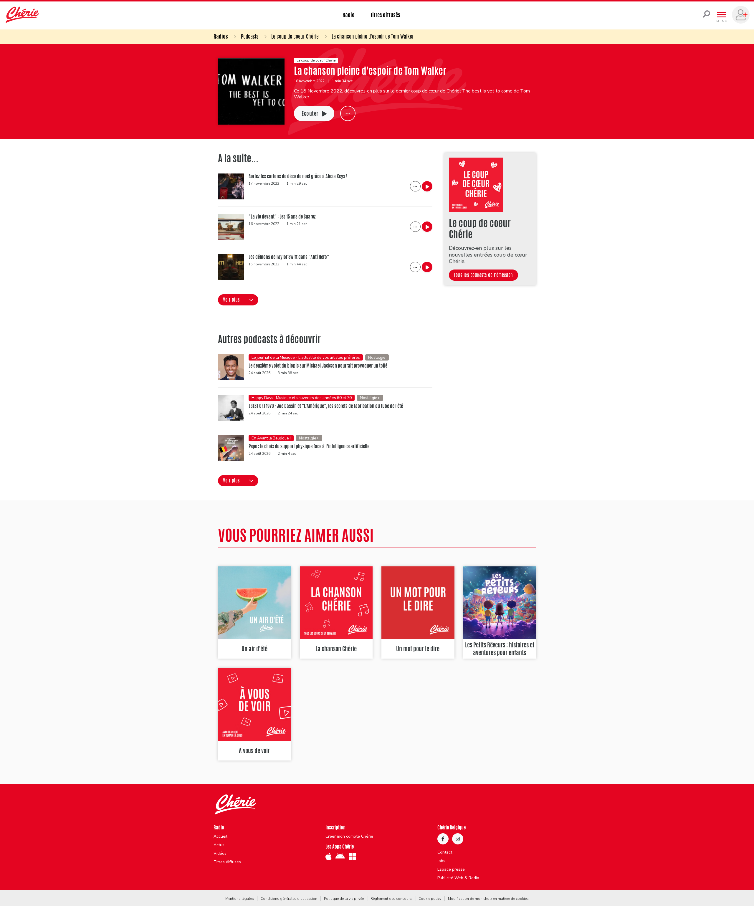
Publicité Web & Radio (458, 878)
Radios (221, 36)
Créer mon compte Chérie (349, 836)
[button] (238, 299)
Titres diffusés (385, 15)
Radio (349, 15)
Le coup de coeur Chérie (295, 36)
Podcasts (249, 36)
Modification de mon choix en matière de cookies (488, 898)
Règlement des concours (391, 898)
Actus (219, 845)
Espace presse (451, 869)
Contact (444, 852)
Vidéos (220, 853)
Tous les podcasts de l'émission (483, 275)
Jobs (441, 861)
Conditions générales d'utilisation (289, 898)
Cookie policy (430, 898)
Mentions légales (239, 898)
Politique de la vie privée (344, 898)
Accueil (220, 836)
